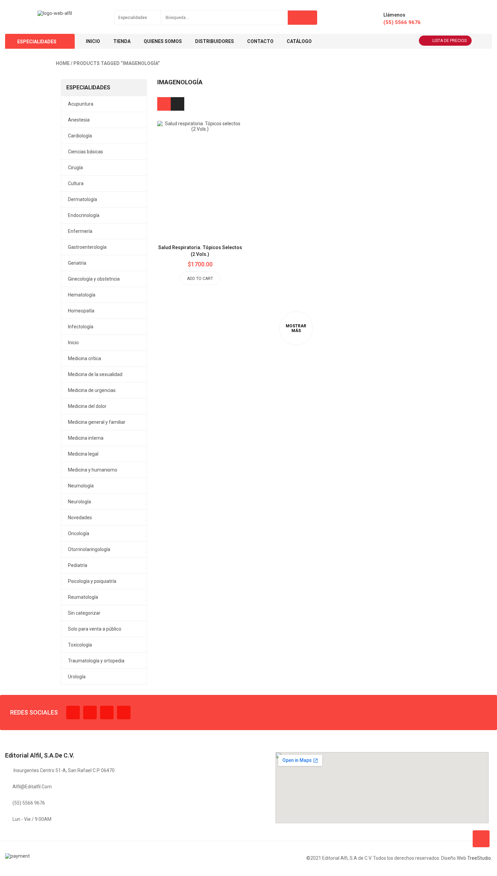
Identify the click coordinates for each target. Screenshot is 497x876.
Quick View (215, 162)
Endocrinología (83, 215)
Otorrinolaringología (89, 549)
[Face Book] (73, 712)
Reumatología (83, 597)
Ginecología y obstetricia (94, 279)
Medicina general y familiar (96, 422)
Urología (77, 676)
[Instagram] (107, 712)
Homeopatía (81, 310)
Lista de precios (449, 40)
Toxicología (80, 645)
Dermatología (82, 199)
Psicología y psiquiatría (92, 581)
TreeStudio (479, 858)
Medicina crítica (84, 358)
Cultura (76, 183)
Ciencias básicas (85, 151)
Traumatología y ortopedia (96, 660)
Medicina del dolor (87, 406)
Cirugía (75, 167)
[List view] (177, 104)
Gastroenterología (87, 247)
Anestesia (79, 120)
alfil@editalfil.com (32, 786)
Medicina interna (85, 438)
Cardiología (80, 135)
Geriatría (77, 263)
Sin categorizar (84, 613)
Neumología (81, 485)
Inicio (73, 342)
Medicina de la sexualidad (95, 374)
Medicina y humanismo (92, 470)
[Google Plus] (124, 712)
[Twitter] (90, 712)
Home (63, 63)
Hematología (81, 295)
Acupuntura (80, 104)
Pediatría (77, 565)
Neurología (79, 501)
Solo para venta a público (94, 629)
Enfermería (80, 231)
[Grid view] (164, 104)
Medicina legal (83, 454)
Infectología (80, 326)
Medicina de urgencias (92, 390)
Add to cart (200, 278)
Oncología (78, 533)
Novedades (80, 517)
